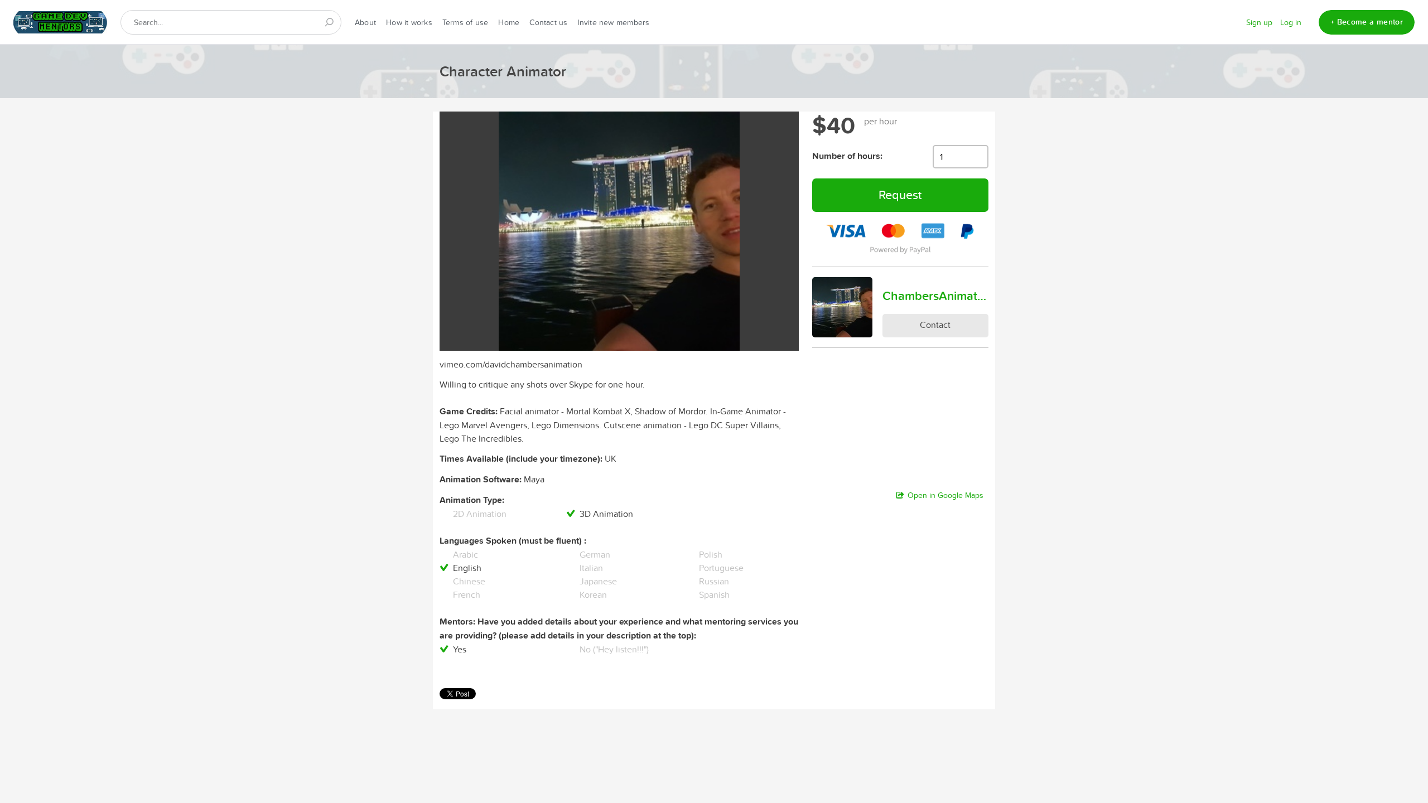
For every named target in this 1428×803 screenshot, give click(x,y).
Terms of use (465, 22)
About (365, 22)
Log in (1290, 22)
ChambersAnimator (935, 295)
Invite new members (613, 22)
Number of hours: (847, 155)
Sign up (1259, 22)
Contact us (548, 22)
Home (508, 22)
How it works (409, 22)
